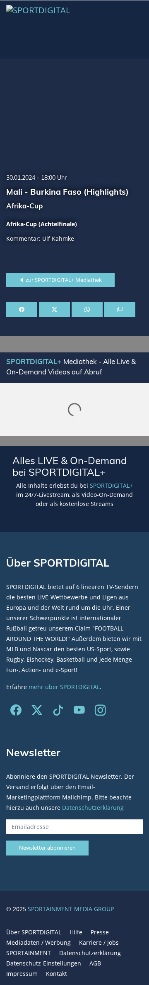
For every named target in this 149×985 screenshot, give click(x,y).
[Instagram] (100, 712)
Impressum (22, 974)
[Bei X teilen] (54, 309)
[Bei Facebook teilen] (21, 309)
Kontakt (56, 974)
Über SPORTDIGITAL (33, 932)
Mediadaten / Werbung (38, 942)
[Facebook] (16, 712)
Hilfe (76, 932)
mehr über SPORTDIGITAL (64, 687)
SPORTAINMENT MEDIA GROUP (71, 909)
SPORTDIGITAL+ (111, 485)
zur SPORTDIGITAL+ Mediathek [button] (63, 280)
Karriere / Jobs (99, 942)
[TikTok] (58, 712)
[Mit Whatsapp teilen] (87, 309)
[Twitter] (37, 712)
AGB (95, 963)
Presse (100, 932)
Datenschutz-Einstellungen (43, 963)
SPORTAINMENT (28, 953)
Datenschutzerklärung (93, 807)
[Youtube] (79, 712)
